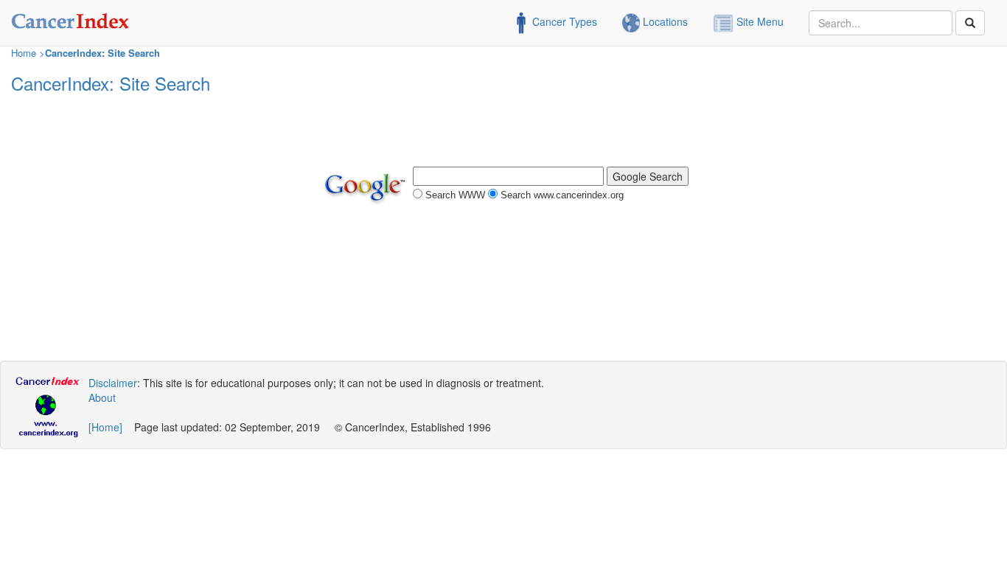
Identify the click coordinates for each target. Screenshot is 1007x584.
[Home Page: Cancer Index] (70, 18)
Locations (664, 21)
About (102, 397)
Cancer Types (563, 21)
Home (23, 53)
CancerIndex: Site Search (102, 53)
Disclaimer (112, 382)
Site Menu (759, 21)
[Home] (105, 427)
